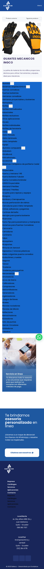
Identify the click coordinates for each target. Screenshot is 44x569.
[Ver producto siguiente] (40, 18)
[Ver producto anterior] (3, 18)
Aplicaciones (12, 490)
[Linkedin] (28, 558)
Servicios (11, 487)
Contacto (11, 493)
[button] (39, 24)
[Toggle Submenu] (12, 83)
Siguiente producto (32, 18)
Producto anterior (11, 18)
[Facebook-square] (16, 558)
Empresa (11, 481)
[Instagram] (22, 558)
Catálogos (11, 484)
